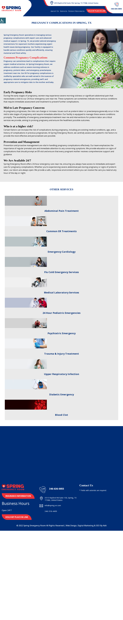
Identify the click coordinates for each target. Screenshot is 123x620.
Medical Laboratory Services (61, 292)
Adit (105, 525)
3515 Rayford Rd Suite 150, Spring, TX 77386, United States (76, 3)
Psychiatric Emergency (62, 333)
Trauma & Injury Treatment (61, 353)
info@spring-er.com (53, 505)
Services (63, 11)
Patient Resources (76, 11)
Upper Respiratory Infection (61, 374)
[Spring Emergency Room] (11, 8)
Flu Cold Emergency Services (61, 272)
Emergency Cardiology (61, 251)
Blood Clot (61, 414)
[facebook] (40, 517)
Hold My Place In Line (96, 11)
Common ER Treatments (61, 231)
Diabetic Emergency (61, 394)
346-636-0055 (56, 489)
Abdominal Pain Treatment (61, 210)
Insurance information (18, 496)
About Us (55, 11)
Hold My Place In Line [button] (16, 517)
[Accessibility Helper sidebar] (3, 20)
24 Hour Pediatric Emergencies (61, 313)
